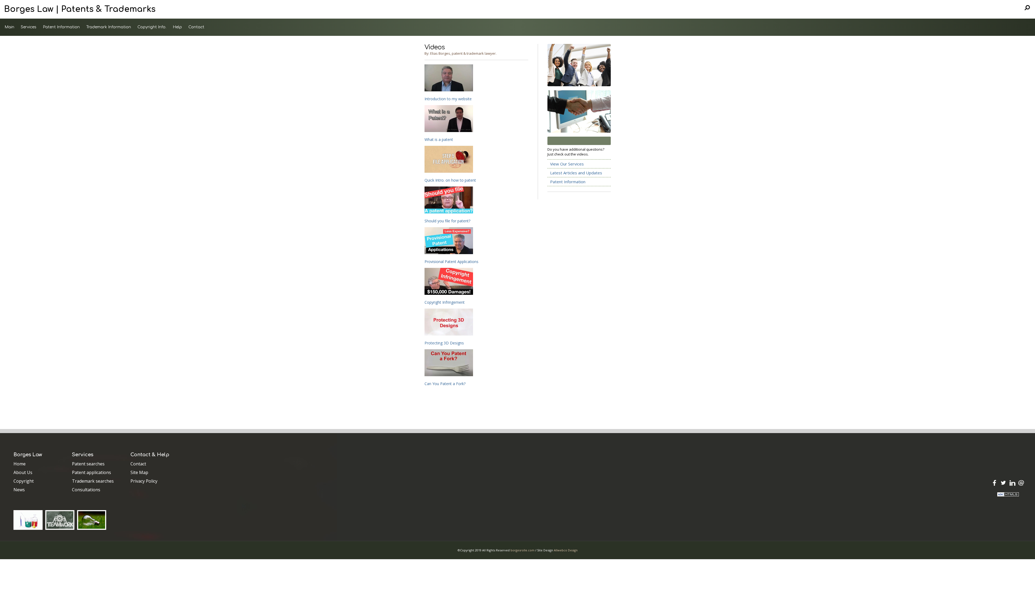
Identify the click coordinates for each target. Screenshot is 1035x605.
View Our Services (567, 164)
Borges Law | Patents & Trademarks (80, 9)
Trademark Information (108, 27)
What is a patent (439, 139)
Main (9, 27)
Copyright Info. (151, 27)
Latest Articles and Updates (576, 172)
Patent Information (61, 27)
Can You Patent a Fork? (445, 383)
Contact (196, 27)
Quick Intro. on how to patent (450, 180)
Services (28, 27)
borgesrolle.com (522, 550)
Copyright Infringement (445, 302)
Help (177, 27)
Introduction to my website (448, 98)
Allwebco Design (566, 550)
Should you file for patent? (447, 220)
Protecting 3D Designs (444, 342)
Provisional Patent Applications (451, 261)
